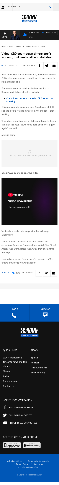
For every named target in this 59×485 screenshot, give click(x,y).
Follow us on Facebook (21, 407)
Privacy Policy (22, 464)
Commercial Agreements (38, 461)
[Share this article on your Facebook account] (39, 65)
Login (9, 7)
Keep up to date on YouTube (23, 423)
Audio (6, 376)
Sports (34, 357)
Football (35, 362)
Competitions (10, 381)
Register (17, 7)
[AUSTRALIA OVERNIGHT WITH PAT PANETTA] (43, 37)
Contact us (8, 386)
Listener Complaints (29, 467)
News (11, 47)
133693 (50, 7)
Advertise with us (14, 461)
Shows (6, 371)
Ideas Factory (38, 372)
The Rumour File (39, 367)
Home (4, 47)
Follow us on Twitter (20, 415)
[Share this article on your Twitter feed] (46, 65)
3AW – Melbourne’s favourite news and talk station (15, 362)
